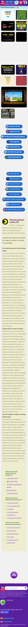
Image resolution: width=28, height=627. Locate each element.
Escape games (14, 147)
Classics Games (14, 126)
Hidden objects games (15, 209)
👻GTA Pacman (11, 530)
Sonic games (14, 173)
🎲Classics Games (12, 478)
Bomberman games (14, 152)
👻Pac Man (10, 509)
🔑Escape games (12, 493)
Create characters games (14, 199)
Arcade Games (14, 131)
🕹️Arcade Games (12, 481)
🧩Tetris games (12, 490)
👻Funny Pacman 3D (13, 506)
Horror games (14, 194)
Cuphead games (14, 189)
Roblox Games (14, 179)
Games (23, 596)
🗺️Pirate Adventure (13, 534)
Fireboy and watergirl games (14, 136)
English (6, 612)
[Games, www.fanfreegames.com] (10, 2)
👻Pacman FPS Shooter (14, 518)
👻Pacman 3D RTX (12, 503)
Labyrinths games (14, 157)
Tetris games (14, 142)
